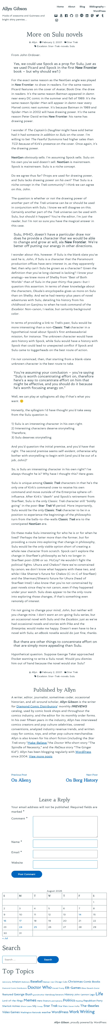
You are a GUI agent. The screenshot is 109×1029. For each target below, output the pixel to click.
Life (99, 993)
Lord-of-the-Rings (12, 1000)
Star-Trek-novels (58, 46)
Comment (19, 818)
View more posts (40, 756)
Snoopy (40, 1006)
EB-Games (73, 988)
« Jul (5, 938)
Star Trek (72, 42)
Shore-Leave (26, 1006)
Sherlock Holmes (11, 1006)
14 (80, 914)
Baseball (36, 981)
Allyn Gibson (14, 8)
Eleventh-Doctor (93, 988)
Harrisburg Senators (54, 994)
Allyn (34, 42)
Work (74, 1012)
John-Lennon (81, 994)
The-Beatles (89, 1006)
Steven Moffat (73, 1006)
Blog (82, 7)
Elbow (83, 988)
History (69, 994)
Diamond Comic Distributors (36, 706)
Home (60, 7)
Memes (30, 1000)
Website (17, 862)
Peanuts (47, 1001)
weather (46, 1012)
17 (20, 920)
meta (39, 1000)
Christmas (75, 981)
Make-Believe (37, 742)
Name (16, 842)
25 (35, 927)
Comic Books (91, 981)
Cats (52, 982)
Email (16, 852)
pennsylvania (57, 1001)
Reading (79, 1001)
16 (5, 920)
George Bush (23, 994)
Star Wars (63, 1006)
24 (20, 927)
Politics (69, 1000)
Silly (34, 1006)
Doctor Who (40, 987)
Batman (46, 982)
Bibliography (97, 7)
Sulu (72, 46)
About (71, 7)
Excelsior (42, 46)
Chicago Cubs (61, 982)
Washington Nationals (30, 1012)
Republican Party (93, 1000)
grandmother (38, 995)
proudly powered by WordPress (88, 1022)
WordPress (99, 11)
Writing (87, 1011)
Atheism (16, 981)
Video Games (11, 1012)
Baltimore (26, 982)
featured (7, 994)
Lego (92, 994)
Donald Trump (58, 988)
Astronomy (6, 982)
